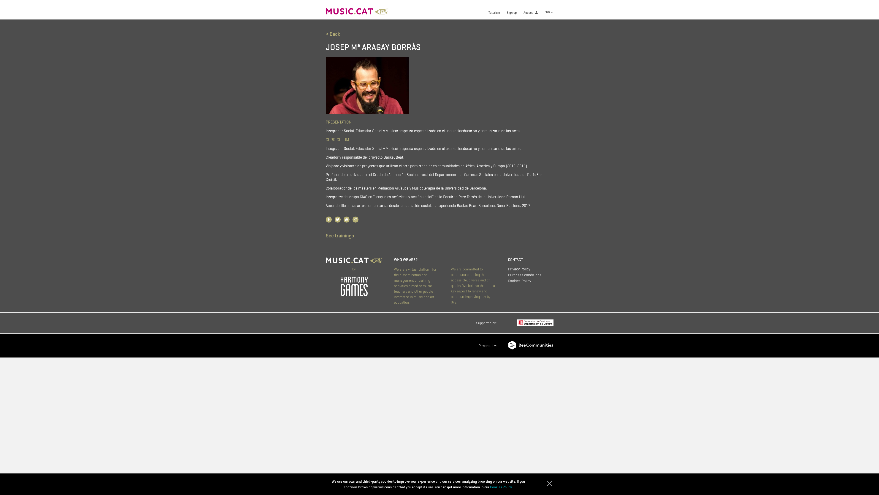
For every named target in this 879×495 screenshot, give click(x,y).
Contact (515, 259)
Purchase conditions (524, 275)
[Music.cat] (357, 12)
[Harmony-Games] (354, 285)
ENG (548, 12)
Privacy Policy (519, 269)
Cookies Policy (519, 281)
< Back (333, 34)
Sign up (512, 13)
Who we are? (406, 259)
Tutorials (494, 13)
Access (529, 13)
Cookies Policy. (501, 487)
